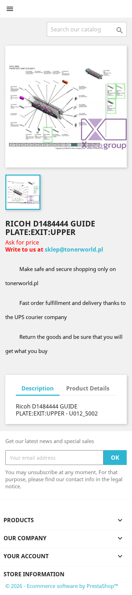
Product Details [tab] (87, 388)
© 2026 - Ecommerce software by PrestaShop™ (61, 585)
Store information (34, 574)
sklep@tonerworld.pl (74, 249)
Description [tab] (37, 388)
